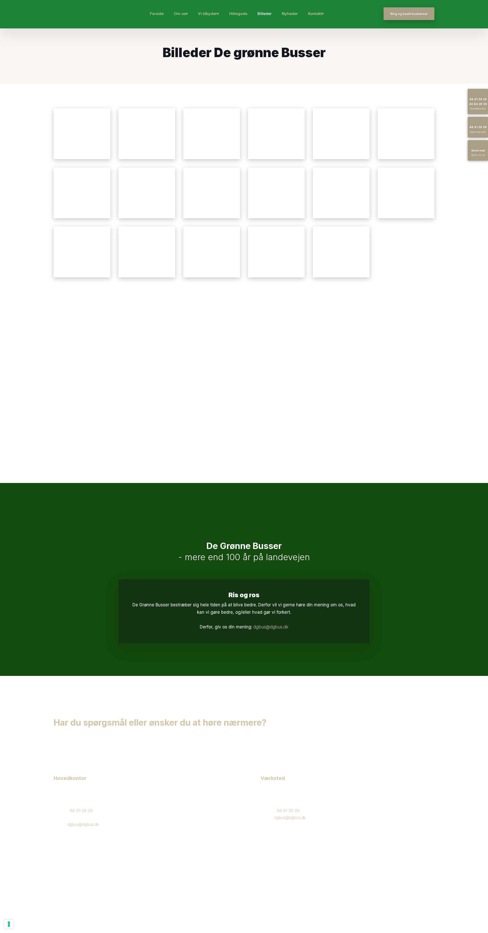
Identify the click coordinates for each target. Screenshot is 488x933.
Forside (157, 13)
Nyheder (290, 13)
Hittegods (238, 13)
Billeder (264, 13)
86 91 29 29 (81, 810)
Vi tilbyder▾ (208, 13)
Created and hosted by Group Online (83, 889)
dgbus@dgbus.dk (270, 626)
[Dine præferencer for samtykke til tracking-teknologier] (9, 924)
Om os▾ (181, 13)
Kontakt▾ (316, 13)
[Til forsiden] (70, 14)
